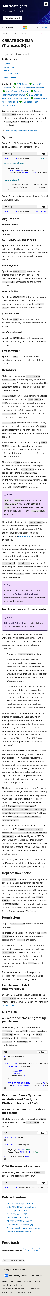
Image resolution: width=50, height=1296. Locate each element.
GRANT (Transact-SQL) (17, 1210)
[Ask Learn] (41, 33)
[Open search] (38, 27)
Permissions (24, 536)
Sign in (45, 27)
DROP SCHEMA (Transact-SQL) (21, 1207)
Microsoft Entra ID (13, 623)
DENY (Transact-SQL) (17, 1214)
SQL (12, 33)
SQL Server (21, 33)
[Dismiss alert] (46, 4)
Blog (37, 1281)
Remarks (8, 70)
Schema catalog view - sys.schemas (24, 1228)
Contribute (6, 1285)
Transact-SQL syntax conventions (21, 130)
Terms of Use (34, 1289)
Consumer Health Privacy (13, 1289)
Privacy (17, 1285)
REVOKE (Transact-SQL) (18, 1217)
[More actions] (45, 33)
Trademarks (7, 1292)
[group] (25, 174)
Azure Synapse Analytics (17, 91)
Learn (5, 33)
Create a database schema (20, 1231)
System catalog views (26, 594)
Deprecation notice (12, 73)
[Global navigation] (2, 27)
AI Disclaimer (7, 1281)
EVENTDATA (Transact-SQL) (20, 1224)
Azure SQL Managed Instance (30, 87)
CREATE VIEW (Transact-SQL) (20, 1221)
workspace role (9, 1005)
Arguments (9, 67)
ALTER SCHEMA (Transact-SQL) (21, 1203)
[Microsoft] (25, 27)
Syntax (7, 63)
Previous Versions (24, 1281)
